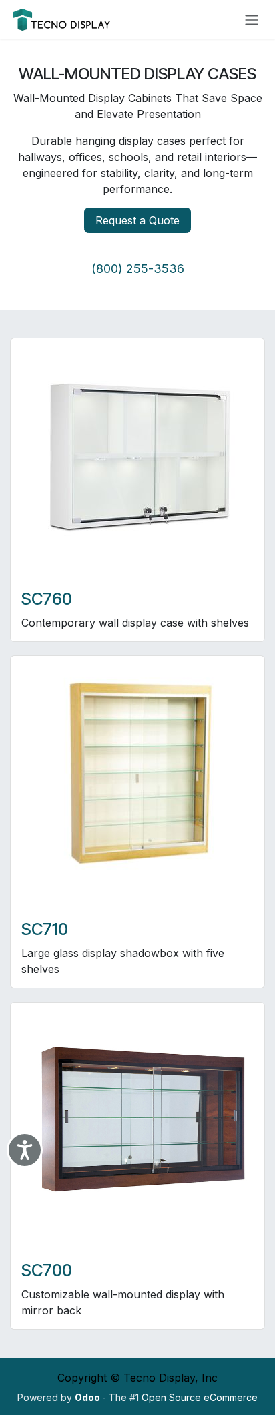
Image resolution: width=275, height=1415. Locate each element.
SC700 (46, 1270)
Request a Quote (137, 220)
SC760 (46, 599)
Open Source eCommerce (200, 1397)
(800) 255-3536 (137, 269)
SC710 (44, 929)
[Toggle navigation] (251, 19)
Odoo (88, 1397)
